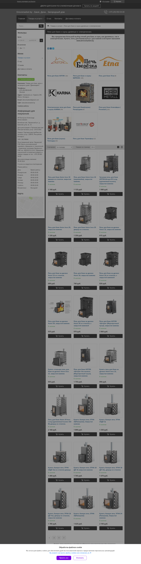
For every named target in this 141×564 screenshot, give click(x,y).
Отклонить (80, 558)
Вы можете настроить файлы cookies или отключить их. (70, 553)
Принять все (63, 558)
